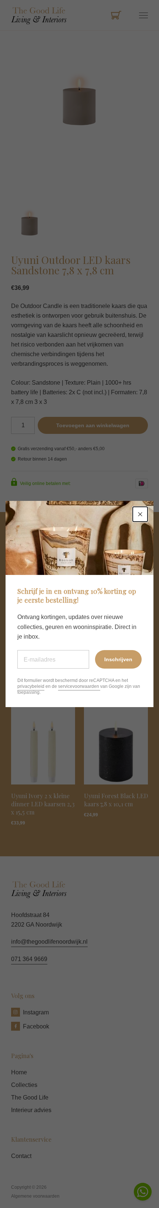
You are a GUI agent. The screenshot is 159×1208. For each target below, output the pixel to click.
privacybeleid (30, 686)
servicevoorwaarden (79, 686)
